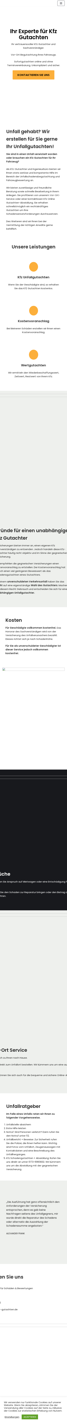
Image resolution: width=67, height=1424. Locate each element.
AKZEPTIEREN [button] (30, 1416)
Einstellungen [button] (12, 1417)
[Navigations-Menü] (61, 3)
